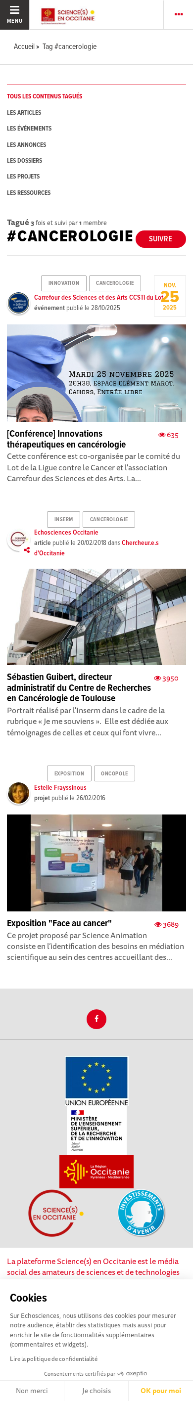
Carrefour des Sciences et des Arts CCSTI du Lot (98, 297)
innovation (64, 283)
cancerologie (115, 283)
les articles (24, 113)
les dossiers (24, 161)
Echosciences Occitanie (66, 532)
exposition (69, 773)
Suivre (160, 239)
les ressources (28, 193)
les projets (23, 177)
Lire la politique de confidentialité (53, 1358)
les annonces (26, 145)
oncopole (114, 773)
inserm (63, 519)
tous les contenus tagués (44, 96)
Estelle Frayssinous (60, 787)
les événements (29, 129)
